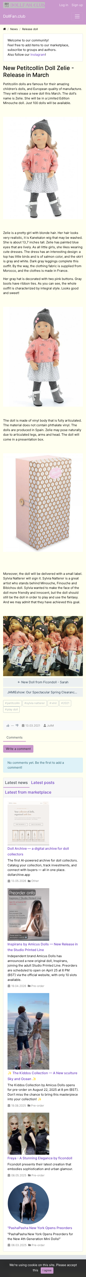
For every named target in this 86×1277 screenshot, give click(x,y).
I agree (47, 1270)
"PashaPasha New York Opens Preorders (40, 1228)
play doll (12, 709)
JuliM (50, 725)
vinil (54, 703)
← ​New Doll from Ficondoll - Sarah (43, 682)
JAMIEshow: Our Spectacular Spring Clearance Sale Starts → (45, 692)
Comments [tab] (14, 737)
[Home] (4, 29)
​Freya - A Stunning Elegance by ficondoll (40, 1158)
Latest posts (42, 782)
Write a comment (18, 749)
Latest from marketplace (28, 792)
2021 (66, 703)
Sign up (77, 5)
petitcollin (13, 703)
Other (35, 881)
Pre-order (37, 986)
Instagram (37, 55)
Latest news (16, 782)
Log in (63, 5)
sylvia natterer (35, 703)
